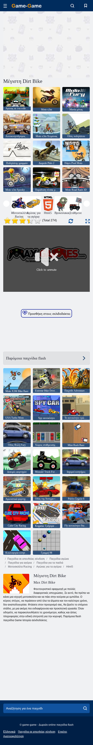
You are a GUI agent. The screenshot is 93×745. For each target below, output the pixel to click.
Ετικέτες (62, 731)
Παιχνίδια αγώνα (59, 558)
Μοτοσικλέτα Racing (19, 566)
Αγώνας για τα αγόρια (48, 566)
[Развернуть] (87, 221)
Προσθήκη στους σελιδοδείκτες (49, 313)
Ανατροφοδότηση (13, 736)
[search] (85, 708)
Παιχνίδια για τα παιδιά (49, 562)
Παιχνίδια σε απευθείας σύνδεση (26, 558)
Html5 (69, 566)
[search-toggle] (72, 6)
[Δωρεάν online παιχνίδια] (26, 6)
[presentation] (6, 203)
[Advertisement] (39, 44)
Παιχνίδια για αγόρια (19, 562)
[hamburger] (5, 6)
